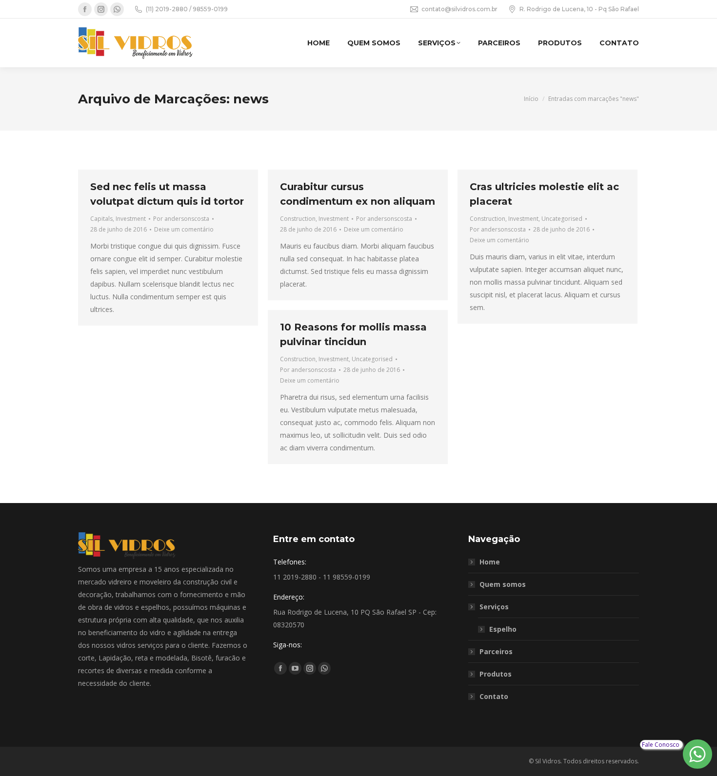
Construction (298, 218)
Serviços (494, 606)
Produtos (495, 674)
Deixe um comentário (184, 229)
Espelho (503, 629)
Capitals (101, 218)
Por (181, 218)
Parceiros (496, 651)
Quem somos (502, 584)
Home (489, 561)
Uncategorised (561, 218)
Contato (493, 696)
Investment (131, 218)
